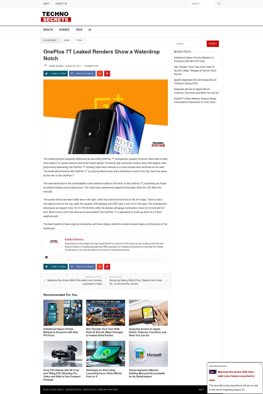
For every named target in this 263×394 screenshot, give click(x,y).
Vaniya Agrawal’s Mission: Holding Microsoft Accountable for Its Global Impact (147, 373)
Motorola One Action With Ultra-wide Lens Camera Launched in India (74, 281)
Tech (79, 29)
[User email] (46, 257)
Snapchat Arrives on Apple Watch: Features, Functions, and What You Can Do (147, 332)
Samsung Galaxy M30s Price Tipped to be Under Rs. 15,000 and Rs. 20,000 (135, 281)
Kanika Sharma (56, 66)
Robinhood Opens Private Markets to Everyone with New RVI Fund (60, 332)
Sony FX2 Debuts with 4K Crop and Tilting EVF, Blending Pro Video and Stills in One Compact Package (62, 374)
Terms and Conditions (107, 390)
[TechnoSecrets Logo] (57, 16)
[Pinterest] (107, 73)
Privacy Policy (89, 390)
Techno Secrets (56, 390)
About (46, 3)
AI (90, 29)
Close (260, 364)
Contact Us (61, 3)
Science (64, 29)
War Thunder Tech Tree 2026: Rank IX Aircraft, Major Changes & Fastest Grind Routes (104, 332)
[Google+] (100, 73)
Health (48, 29)
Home (66, 40)
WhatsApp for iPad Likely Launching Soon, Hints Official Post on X (103, 373)
